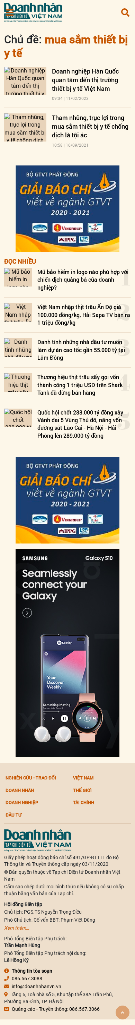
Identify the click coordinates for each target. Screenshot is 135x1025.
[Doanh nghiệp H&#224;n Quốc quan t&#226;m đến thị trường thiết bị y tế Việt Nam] (25, 81)
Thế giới (82, 790)
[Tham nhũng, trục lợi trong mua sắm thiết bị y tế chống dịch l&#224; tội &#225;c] (25, 127)
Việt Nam (83, 778)
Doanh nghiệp (22, 802)
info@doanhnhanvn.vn (36, 986)
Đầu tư (13, 815)
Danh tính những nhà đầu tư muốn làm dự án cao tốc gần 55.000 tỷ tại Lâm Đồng (81, 349)
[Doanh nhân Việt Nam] (37, 840)
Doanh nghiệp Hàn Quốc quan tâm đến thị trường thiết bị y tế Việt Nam (85, 80)
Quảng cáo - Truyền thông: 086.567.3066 (56, 1009)
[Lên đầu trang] (122, 1012)
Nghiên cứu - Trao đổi (31, 778)
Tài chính (83, 802)
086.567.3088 (27, 978)
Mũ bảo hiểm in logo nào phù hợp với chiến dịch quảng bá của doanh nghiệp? (82, 279)
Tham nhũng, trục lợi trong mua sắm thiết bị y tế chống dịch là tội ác (90, 126)
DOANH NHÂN (20, 790)
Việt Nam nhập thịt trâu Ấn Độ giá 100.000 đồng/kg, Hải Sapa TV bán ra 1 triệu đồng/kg (83, 314)
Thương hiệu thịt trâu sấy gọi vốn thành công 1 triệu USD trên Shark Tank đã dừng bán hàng (80, 384)
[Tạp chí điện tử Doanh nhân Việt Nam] (33, 10)
